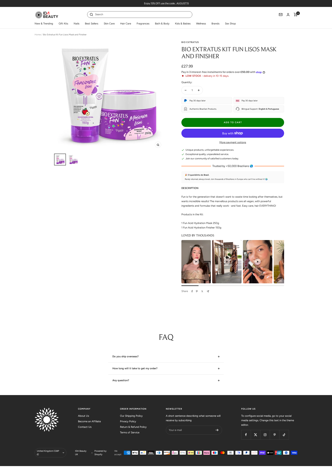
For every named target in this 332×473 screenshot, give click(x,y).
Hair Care (125, 23)
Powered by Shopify (100, 453)
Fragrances (143, 23)
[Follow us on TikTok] (284, 434)
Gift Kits (63, 23)
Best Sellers (91, 23)
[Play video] (196, 262)
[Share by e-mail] (208, 291)
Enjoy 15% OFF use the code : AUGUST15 (166, 3)
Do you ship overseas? (125, 356)
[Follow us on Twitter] (255, 434)
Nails (76, 23)
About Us (83, 415)
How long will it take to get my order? (135, 368)
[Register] (217, 430)
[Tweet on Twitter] (202, 291)
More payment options (232, 142)
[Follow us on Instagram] (265, 434)
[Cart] (295, 14)
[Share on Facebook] (192, 291)
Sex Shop (230, 23)
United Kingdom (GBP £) (48, 453)
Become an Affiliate (89, 421)
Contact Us (84, 426)
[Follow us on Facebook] (246, 434)
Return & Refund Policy (133, 426)
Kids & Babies (183, 23)
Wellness (201, 23)
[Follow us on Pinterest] (274, 434)
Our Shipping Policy (131, 415)
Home (38, 34)
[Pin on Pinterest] (197, 291)
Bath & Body (162, 23)
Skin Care (109, 23)
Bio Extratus (190, 42)
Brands (215, 23)
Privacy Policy (128, 421)
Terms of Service (129, 432)
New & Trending (44, 23)
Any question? (120, 380)
